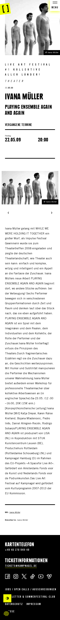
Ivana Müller (14, 512)
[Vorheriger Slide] (8, 213)
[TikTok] (32, 576)
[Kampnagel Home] (5, 7)
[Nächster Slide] (51, 213)
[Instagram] (15, 576)
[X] (24, 576)
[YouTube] (40, 576)
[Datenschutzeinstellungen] (6, 613)
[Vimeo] (49, 576)
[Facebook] (7, 576)
